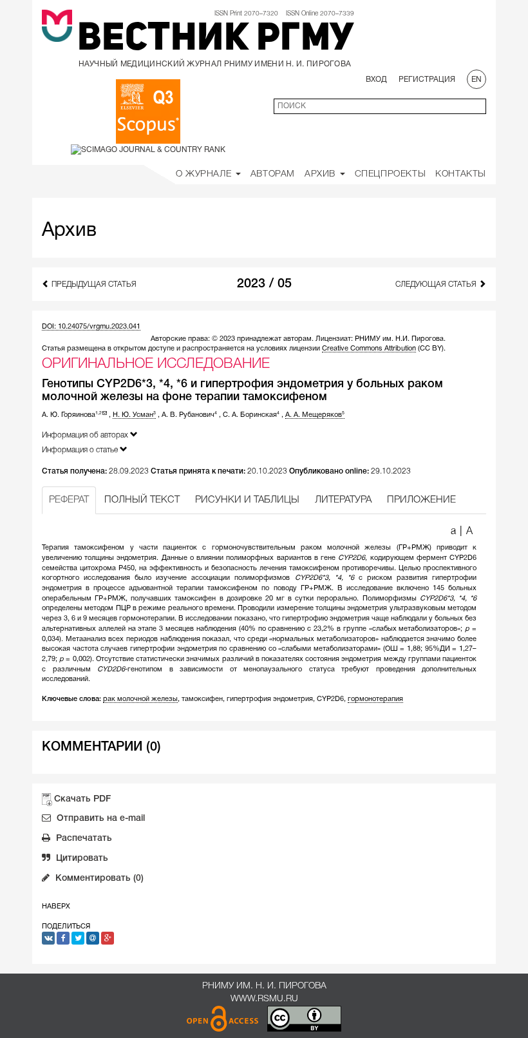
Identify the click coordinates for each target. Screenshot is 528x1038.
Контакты (460, 174)
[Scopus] (148, 111)
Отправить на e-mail (99, 818)
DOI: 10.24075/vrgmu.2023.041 (91, 326)
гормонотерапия (375, 699)
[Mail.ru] (92, 938)
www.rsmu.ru (264, 999)
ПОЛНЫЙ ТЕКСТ (142, 500)
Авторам (272, 174)
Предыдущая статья (93, 284)
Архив (322, 174)
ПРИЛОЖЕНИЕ (421, 500)
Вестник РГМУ (215, 40)
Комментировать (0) (98, 878)
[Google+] (107, 938)
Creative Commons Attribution (369, 348)
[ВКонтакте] (48, 938)
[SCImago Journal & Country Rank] (148, 149)
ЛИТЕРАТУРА (343, 500)
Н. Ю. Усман (134, 415)
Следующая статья (436, 284)
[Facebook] (63, 938)
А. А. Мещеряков (314, 415)
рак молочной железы (140, 699)
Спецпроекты (390, 174)
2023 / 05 (264, 284)
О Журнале (205, 174)
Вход (376, 79)
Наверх (56, 906)
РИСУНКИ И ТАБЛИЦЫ (247, 500)
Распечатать (82, 838)
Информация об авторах (86, 435)
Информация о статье (81, 450)
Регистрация (427, 79)
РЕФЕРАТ (69, 500)
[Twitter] (77, 938)
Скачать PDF (82, 799)
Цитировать (80, 858)
